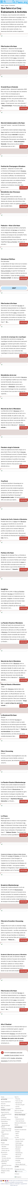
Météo (3, 1107)
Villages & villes (5, 1170)
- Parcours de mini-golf (6, 1166)
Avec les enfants (5, 1105)
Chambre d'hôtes (5, 1119)
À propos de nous (19, 1169)
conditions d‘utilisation (5, 1183)
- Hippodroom (5, 1134)
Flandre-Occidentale (20, 1129)
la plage (3, 343)
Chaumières (4, 1121)
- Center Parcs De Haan (6, 1131)
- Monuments (4, 1148)
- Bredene (17, 1149)
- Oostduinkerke (19, 1158)
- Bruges (17, 1131)
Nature (3, 1172)
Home (2, 1097)
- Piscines (17, 1099)
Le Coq (19, 17)
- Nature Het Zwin (20, 1139)
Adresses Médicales (20, 1123)
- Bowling (3, 1163)
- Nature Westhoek (20, 1164)
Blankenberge (16, 789)
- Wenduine (18, 1147)
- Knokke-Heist (19, 1141)
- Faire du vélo (19, 1101)
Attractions (4, 1152)
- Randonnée (18, 1102)
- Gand (17, 1133)
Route (16, 1117)
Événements (18, 1112)
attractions (19, 1058)
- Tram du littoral (19, 1121)
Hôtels (3, 1136)
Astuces (3, 1103)
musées (13, 1058)
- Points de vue (5, 1150)
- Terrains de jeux (6, 1158)
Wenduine (24, 377)
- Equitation (18, 1108)
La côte (17, 1137)
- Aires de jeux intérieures (5, 1160)
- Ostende (17, 1151)
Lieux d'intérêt (5, 1144)
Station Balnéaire (6, 1101)
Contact (17, 1174)
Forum (16, 1125)
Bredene (23, 171)
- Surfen (17, 1106)
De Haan (20, 51)
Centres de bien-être (7, 1169)
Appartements (5, 1112)
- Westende (18, 1154)
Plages (3, 1142)
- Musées (3, 1146)
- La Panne (18, 1162)
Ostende (3, 98)
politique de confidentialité (14, 1183)
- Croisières (4, 1154)
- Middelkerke (18, 1152)
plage (15, 58)
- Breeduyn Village (6, 1128)
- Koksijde (17, 1160)
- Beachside (4, 1123)
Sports (17, 1097)
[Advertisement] (14, 72)
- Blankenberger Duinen (5, 1126)
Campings (4, 1117)
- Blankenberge (19, 1145)
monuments (4, 1061)
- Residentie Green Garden (6, 1114)
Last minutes (4, 1138)
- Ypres (17, 1135)
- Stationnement (19, 1119)
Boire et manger (19, 1110)
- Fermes (3, 1156)
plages (3, 103)
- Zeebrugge (18, 1143)
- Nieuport (18, 1156)
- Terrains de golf (19, 1104)
